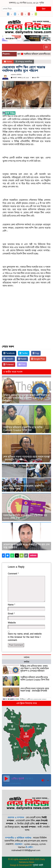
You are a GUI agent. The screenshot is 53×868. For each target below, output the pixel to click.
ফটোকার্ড (33, 555)
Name (11, 604)
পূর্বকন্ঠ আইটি (38, 865)
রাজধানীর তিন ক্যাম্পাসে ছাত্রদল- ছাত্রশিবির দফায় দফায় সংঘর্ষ (23, 487)
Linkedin (9, 358)
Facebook (10, 353)
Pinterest (9, 364)
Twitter (24, 353)
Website (12, 622)
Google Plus (39, 358)
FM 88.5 (29, 778)
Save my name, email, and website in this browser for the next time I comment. (25, 637)
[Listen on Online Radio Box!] (48, 780)
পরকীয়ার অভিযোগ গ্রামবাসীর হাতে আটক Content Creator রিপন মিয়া (22, 429)
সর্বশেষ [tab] (26, 657)
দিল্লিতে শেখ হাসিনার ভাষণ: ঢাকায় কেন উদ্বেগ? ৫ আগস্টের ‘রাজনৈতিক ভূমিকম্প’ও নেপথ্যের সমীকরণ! (26, 398)
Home (9, 61)
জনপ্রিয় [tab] (26, 661)
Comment (13, 573)
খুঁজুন (43, 8)
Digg (36, 353)
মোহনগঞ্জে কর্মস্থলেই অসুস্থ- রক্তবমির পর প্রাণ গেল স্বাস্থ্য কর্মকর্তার (26, 546)
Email (11, 613)
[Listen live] (6, 779)
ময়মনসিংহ (28, 61)
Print (23, 364)
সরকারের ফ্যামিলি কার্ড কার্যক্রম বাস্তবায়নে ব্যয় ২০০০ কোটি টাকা (25, 517)
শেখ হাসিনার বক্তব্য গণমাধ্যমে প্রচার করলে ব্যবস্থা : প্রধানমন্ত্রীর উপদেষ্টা (26, 458)
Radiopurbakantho (12, 783)
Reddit (23, 358)
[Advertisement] (26, 307)
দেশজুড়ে (21, 61)
